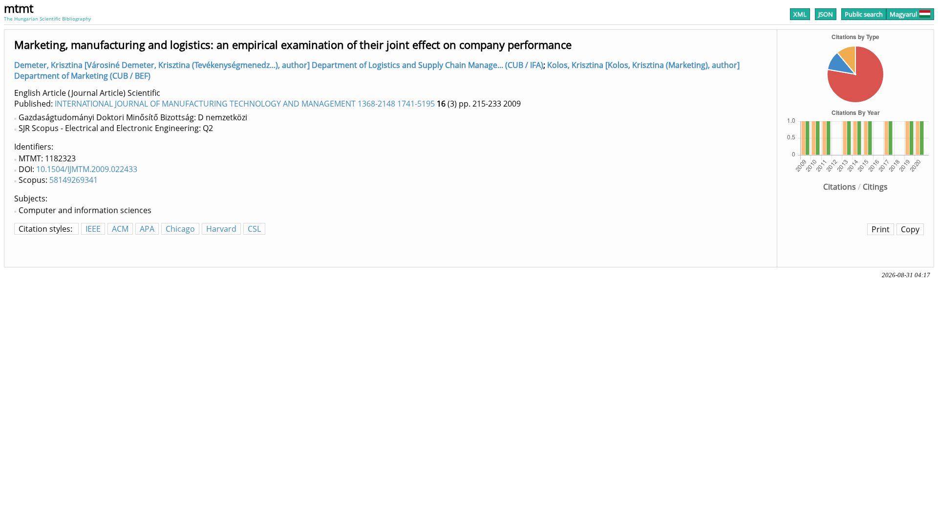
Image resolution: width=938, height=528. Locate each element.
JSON (825, 14)
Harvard (221, 228)
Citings (875, 186)
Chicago (180, 228)
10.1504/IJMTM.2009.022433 (86, 169)
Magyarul (903, 14)
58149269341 (73, 180)
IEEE (93, 228)
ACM (120, 228)
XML (800, 14)
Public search (864, 14)
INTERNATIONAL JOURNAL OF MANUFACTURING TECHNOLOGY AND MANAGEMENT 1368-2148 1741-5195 (245, 103)
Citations (839, 186)
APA (147, 228)
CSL (254, 228)
